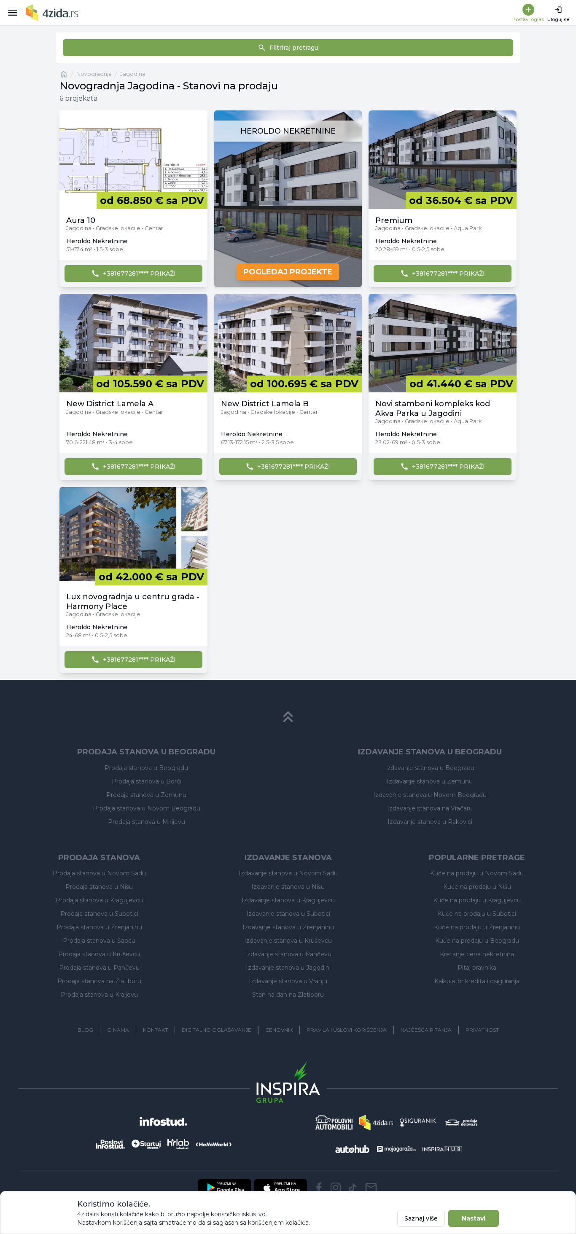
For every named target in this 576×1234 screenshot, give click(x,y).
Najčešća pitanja (426, 1030)
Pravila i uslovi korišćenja (347, 1030)
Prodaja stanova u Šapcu (99, 940)
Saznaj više (421, 1218)
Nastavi (473, 1218)
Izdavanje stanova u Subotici (288, 913)
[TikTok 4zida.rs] (352, 1188)
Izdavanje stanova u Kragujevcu (288, 900)
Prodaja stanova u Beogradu (146, 768)
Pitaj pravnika (477, 967)
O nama (118, 1030)
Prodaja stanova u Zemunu (146, 795)
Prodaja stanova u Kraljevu (99, 994)
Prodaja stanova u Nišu (99, 887)
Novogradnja (94, 74)
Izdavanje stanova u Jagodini (288, 967)
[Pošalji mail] (371, 1187)
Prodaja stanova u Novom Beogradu (146, 808)
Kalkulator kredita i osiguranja (476, 981)
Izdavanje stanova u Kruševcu (288, 940)
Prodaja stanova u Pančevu (99, 967)
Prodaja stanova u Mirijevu (146, 822)
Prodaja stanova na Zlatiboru (99, 981)
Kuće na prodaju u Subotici (477, 913)
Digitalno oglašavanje (216, 1030)
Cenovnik (279, 1030)
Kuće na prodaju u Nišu (477, 887)
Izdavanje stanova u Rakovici (430, 822)
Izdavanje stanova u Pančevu (288, 954)
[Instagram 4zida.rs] (336, 1188)
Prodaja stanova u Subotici (99, 913)
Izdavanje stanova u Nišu (288, 887)
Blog (85, 1030)
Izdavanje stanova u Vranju (288, 981)
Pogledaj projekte (287, 271)
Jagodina (132, 74)
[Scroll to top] (288, 717)
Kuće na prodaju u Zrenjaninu (477, 927)
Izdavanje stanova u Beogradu (429, 768)
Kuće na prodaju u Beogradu (477, 940)
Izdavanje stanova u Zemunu (430, 781)
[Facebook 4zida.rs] (319, 1188)
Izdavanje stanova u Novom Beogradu (430, 795)
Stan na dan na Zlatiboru (288, 994)
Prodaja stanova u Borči (146, 781)
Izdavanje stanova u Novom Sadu (288, 873)
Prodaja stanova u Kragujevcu (99, 900)
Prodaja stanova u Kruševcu (99, 954)
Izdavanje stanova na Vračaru (430, 808)
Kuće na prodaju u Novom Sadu (477, 873)
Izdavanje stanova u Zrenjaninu (288, 927)
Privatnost (482, 1030)
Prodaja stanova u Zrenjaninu (99, 927)
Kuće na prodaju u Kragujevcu (477, 900)
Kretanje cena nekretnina (477, 954)
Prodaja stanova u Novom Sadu (99, 873)
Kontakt (155, 1030)
